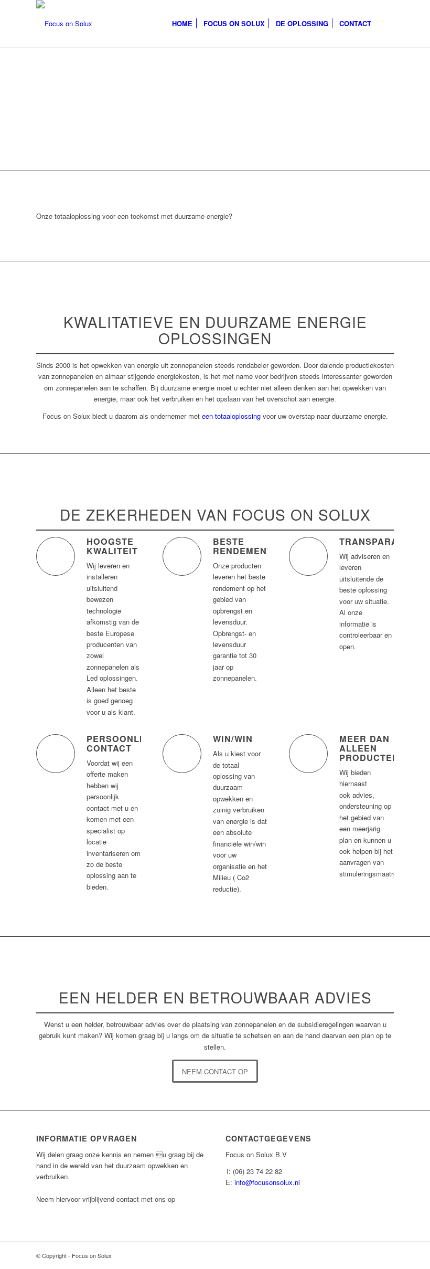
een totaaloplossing (231, 416)
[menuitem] (182, 23)
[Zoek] (385, 23)
